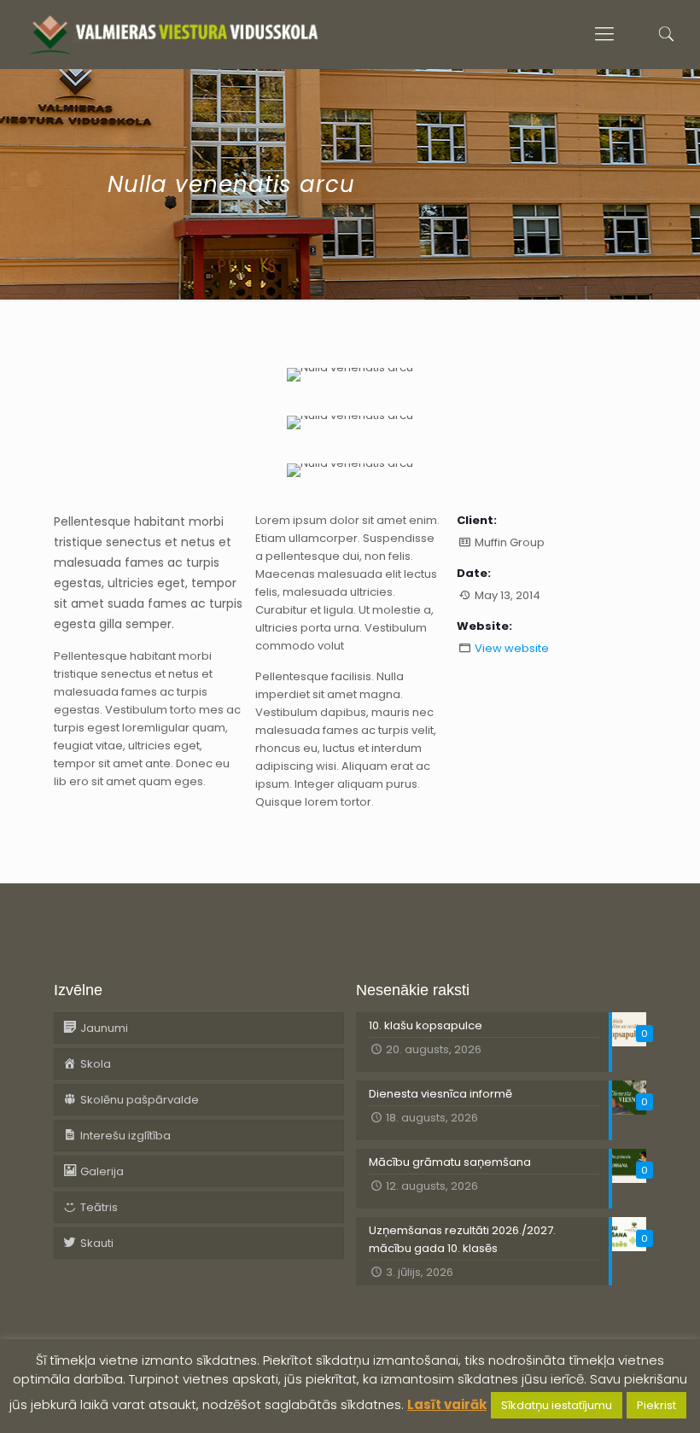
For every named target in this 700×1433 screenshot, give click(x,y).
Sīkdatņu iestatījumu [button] (556, 1405)
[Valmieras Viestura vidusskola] (174, 34)
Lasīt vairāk (447, 1404)
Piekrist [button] (656, 1405)
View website (512, 648)
